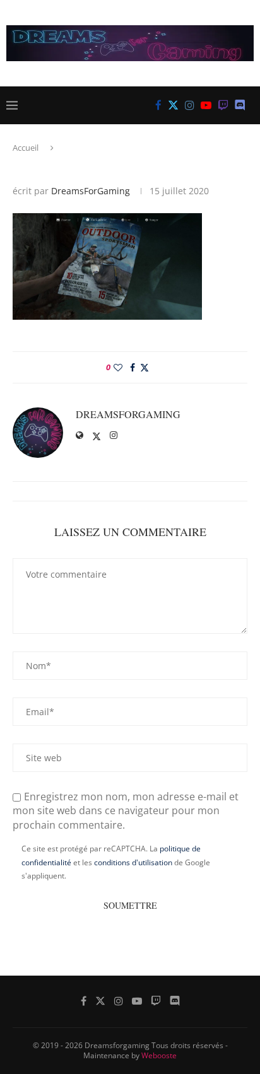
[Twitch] (223, 105)
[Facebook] (158, 105)
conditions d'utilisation (133, 862)
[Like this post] (118, 367)
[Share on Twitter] (144, 367)
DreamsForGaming (90, 191)
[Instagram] (189, 105)
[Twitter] (173, 105)
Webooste (159, 1055)
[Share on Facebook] (132, 367)
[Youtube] (206, 105)
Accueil (25, 147)
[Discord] (240, 105)
